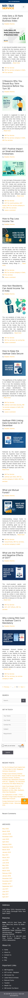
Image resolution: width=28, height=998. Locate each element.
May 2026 (5, 828)
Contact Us (7, 955)
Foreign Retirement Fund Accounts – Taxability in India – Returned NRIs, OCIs (13, 803)
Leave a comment (10, 210)
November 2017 (7, 881)
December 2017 (7, 878)
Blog (5, 957)
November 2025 (7, 836)
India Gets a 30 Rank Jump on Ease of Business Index (12, 18)
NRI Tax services (7, 72)
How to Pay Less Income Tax (10, 219)
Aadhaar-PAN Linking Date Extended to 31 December (12, 423)
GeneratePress (14, 995)
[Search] (23, 700)
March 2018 (6, 870)
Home (6, 949)
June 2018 (5, 863)
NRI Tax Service (9, 68)
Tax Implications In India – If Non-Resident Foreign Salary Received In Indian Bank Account (13, 796)
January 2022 (6, 852)
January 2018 (6, 876)
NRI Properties (8, 970)
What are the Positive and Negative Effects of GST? (13, 555)
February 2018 (6, 873)
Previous (5, 687)
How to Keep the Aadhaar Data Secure (12, 352)
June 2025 (5, 839)
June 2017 (5, 891)
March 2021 (6, 857)
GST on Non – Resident (11, 972)
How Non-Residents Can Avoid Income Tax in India (13, 288)
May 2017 (5, 894)
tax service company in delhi (11, 544)
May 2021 (5, 855)
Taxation (7, 983)
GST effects (11, 607)
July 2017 (5, 889)
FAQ (5, 960)
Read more (16, 63)
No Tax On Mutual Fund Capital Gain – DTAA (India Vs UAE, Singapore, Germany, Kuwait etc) (13, 769)
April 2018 (5, 868)
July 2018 (5, 860)
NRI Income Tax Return (11, 988)
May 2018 (5, 865)
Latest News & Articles (11, 977)
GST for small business (11, 203)
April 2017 (5, 897)
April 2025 (5, 842)
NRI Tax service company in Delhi (14, 70)
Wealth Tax (7, 985)
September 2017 (7, 886)
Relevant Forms (9, 980)
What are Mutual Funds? (10, 491)
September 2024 (7, 847)
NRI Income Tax (9, 975)
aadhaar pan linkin (10, 477)
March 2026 (6, 831)
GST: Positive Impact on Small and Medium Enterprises (13, 151)
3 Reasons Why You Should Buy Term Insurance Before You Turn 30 (13, 85)
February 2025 (6, 844)
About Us (7, 952)
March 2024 (6, 849)
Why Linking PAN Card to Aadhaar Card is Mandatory (13, 620)
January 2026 (6, 834)
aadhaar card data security (12, 405)
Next (23, 687)
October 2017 (6, 883)
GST (5, 607)
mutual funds (8, 542)
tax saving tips (20, 340)
